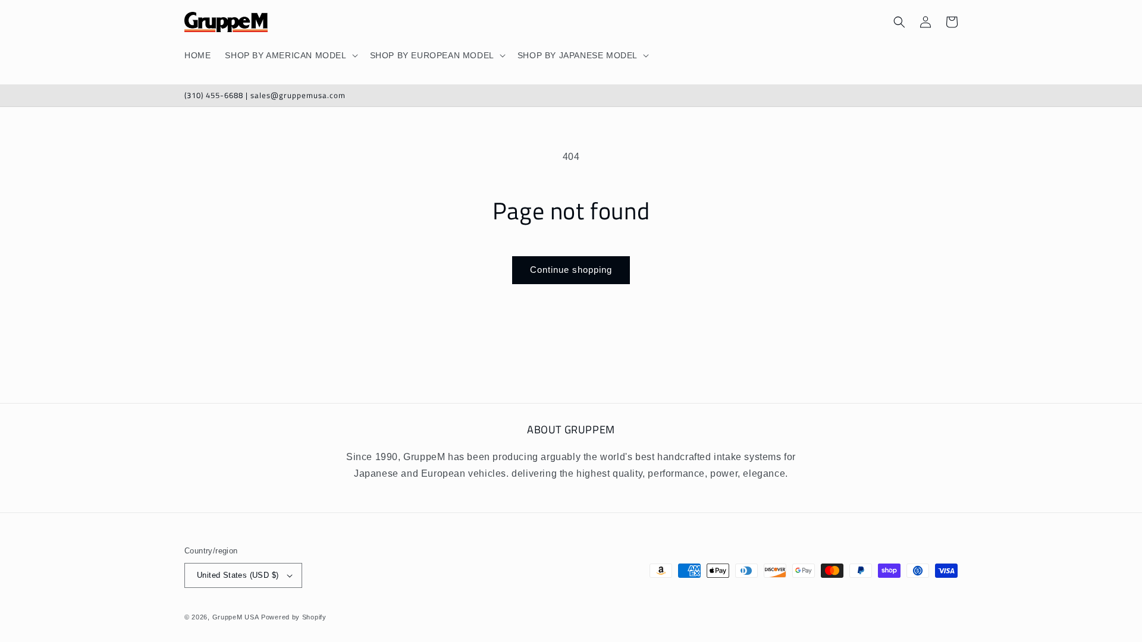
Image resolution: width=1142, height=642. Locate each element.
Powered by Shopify (294, 617)
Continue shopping (571, 270)
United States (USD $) (237, 575)
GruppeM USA (235, 617)
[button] (290, 55)
